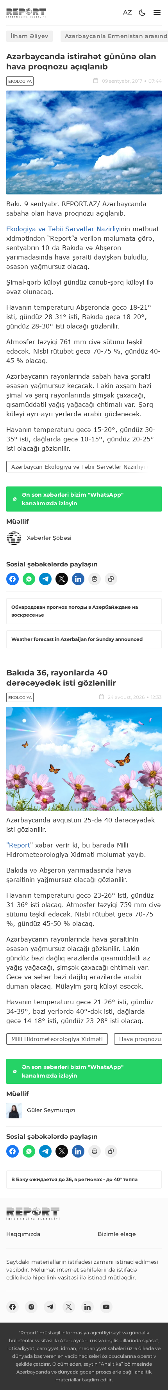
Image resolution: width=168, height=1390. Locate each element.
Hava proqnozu (140, 1039)
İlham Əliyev (29, 36)
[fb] (12, 579)
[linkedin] (78, 579)
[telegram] (45, 579)
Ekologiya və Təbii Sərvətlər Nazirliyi (63, 228)
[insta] (31, 1307)
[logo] (26, 13)
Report (19, 845)
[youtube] (106, 1307)
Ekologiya (20, 81)
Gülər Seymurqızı (51, 1110)
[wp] (29, 579)
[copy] (111, 579)
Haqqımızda (23, 1234)
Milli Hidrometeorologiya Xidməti (57, 1039)
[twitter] (61, 579)
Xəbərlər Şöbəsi (49, 537)
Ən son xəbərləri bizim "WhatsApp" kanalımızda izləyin (72, 499)
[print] (94, 579)
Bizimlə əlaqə (117, 1234)
